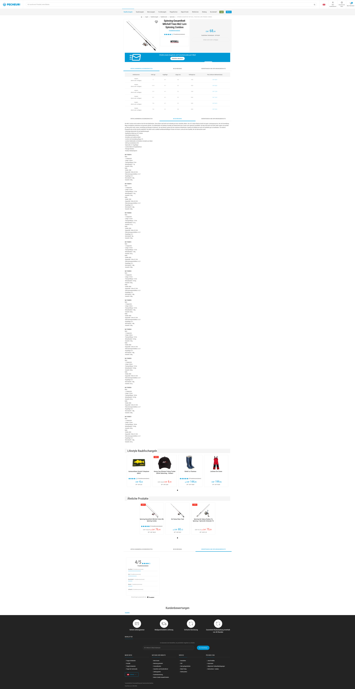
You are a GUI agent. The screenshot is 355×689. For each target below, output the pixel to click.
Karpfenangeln (140, 12)
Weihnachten (183, 671)
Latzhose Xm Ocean (216, 471)
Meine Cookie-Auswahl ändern (161, 677)
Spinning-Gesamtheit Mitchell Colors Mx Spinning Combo (152, 520)
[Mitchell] (174, 41)
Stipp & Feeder (185, 12)
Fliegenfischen (173, 12)
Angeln (146, 17)
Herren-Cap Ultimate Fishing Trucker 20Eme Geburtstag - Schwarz (164, 472)
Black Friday (183, 669)
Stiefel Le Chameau (190, 471)
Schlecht (135, 589)
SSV (181, 663)
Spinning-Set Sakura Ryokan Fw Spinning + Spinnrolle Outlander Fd (203, 520)
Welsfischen (195, 12)
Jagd (221, 12)
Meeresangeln (151, 12)
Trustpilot (127, 612)
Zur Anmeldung (203, 648)
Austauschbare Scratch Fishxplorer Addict (139, 472)
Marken (229, 12)
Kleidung (204, 12)
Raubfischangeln (128, 12)
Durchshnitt (136, 579)
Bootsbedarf (213, 12)
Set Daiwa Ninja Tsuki (177, 519)
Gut (134, 574)
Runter (135, 584)
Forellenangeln (162, 12)
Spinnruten (172, 17)
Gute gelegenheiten (185, 666)
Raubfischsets (164, 17)
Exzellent (135, 569)
